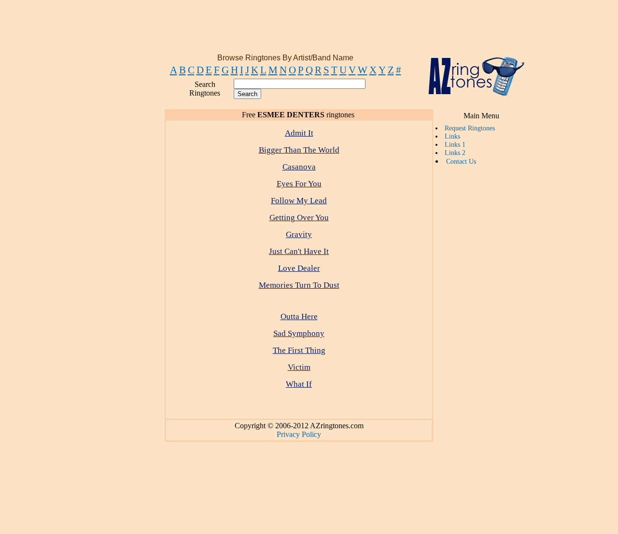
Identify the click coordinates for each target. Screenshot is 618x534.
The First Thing (299, 350)
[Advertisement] (307, 30)
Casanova (299, 166)
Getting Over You (299, 217)
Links (452, 136)
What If (299, 384)
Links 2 (455, 152)
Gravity (299, 234)
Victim (299, 367)
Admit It (299, 133)
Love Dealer (299, 268)
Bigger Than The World (299, 150)
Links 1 (455, 144)
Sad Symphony (298, 333)
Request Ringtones (470, 128)
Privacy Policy (299, 434)
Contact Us (461, 161)
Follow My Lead (299, 200)
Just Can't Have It (299, 251)
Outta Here (299, 316)
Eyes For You (299, 183)
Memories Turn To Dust (299, 285)
